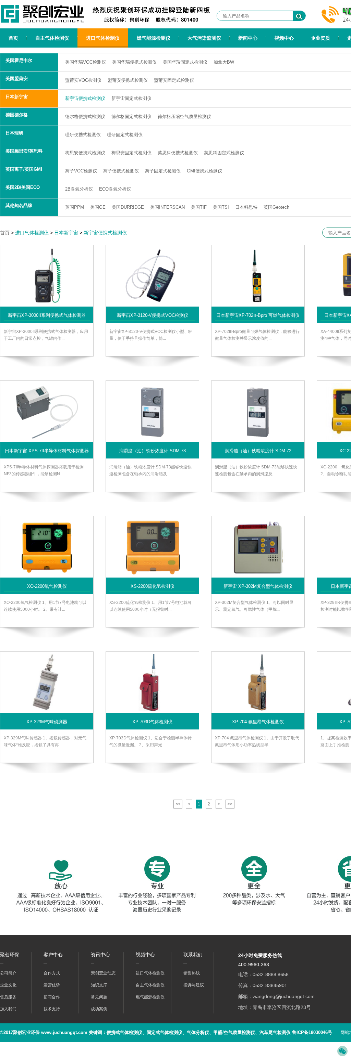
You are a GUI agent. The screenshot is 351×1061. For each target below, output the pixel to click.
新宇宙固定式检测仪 (131, 98)
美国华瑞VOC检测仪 (85, 62)
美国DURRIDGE (128, 207)
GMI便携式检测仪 (204, 170)
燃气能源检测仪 (153, 38)
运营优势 (52, 985)
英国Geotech (276, 207)
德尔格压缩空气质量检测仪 (184, 116)
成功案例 (99, 1009)
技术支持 (52, 1009)
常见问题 (99, 997)
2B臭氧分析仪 (79, 189)
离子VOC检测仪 (81, 170)
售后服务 (8, 997)
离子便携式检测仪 (121, 170)
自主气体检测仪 (52, 38)
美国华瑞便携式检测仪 (134, 62)
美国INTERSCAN (167, 207)
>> (230, 804)
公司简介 (8, 973)
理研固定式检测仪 (125, 134)
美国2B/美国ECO (22, 187)
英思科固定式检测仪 (224, 152)
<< (178, 804)
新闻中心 (247, 38)
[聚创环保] (45, 22)
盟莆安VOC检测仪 (83, 80)
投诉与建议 (193, 985)
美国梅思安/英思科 (24, 151)
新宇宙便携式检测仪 (85, 98)
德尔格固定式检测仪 (131, 116)
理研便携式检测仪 (83, 134)
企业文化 (8, 985)
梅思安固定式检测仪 (131, 152)
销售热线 (191, 973)
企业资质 (320, 38)
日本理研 (14, 132)
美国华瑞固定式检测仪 (185, 62)
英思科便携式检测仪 (178, 152)
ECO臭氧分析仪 (115, 189)
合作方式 (52, 973)
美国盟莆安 (16, 78)
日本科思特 (246, 207)
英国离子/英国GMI (23, 169)
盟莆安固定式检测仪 (174, 80)
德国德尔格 (16, 114)
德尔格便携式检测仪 (85, 116)
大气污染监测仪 (204, 38)
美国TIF (199, 207)
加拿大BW (224, 62)
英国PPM (74, 207)
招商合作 (52, 997)
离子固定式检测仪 (163, 170)
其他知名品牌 (18, 205)
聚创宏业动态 (103, 973)
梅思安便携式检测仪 (85, 152)
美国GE (98, 207)
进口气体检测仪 (103, 38)
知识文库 (99, 985)
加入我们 (8, 1009)
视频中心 (284, 38)
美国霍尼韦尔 (18, 60)
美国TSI (221, 207)
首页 (13, 38)
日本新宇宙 (16, 96)
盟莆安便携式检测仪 (128, 80)
